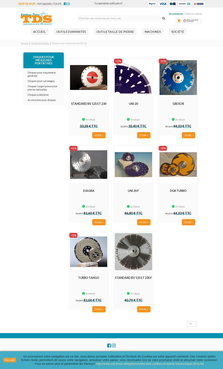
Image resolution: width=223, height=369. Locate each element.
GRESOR (178, 103)
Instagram (68, 3)
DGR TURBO (178, 191)
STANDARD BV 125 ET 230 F (133, 278)
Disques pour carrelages (41, 80)
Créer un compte (193, 13)
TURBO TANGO (88, 278)
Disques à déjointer (38, 94)
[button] (39, 31)
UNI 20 (133, 103)
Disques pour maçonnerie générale (42, 74)
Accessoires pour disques (42, 99)
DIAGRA (88, 191)
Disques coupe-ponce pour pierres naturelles (42, 88)
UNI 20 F (133, 191)
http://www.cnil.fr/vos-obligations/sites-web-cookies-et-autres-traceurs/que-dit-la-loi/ (150, 363)
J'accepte (10, 360)
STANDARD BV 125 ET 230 (88, 103)
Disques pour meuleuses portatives (43, 60)
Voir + (99, 135)
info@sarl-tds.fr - (50, 3)
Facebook (65, 3)
